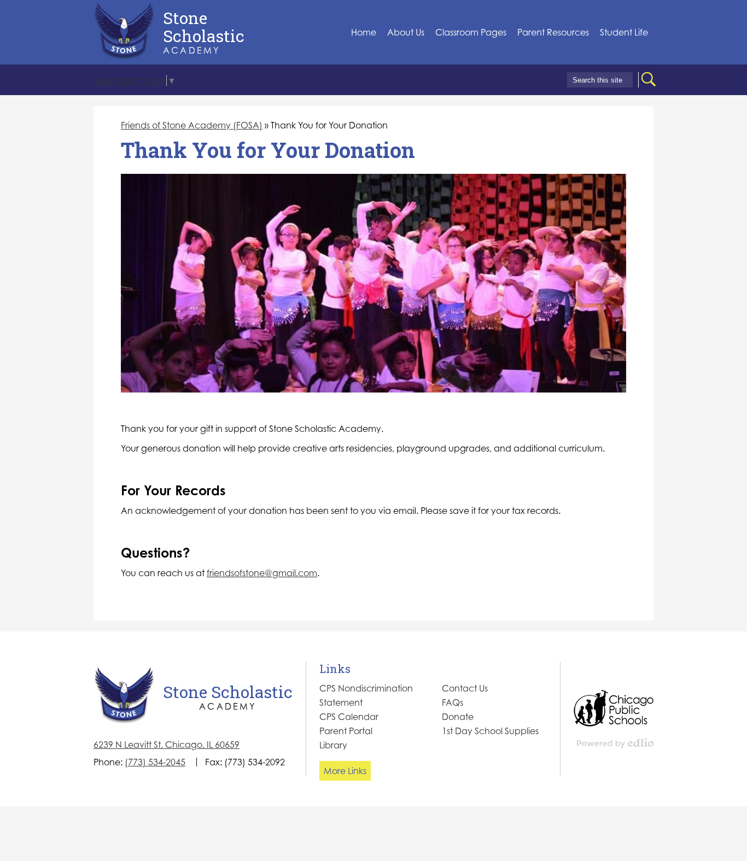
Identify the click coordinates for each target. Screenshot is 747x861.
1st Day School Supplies (490, 730)
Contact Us (465, 688)
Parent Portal (345, 730)
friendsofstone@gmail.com (262, 572)
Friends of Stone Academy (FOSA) (191, 125)
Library (333, 745)
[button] (406, 32)
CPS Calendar (348, 716)
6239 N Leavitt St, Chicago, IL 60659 (167, 744)
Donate (458, 716)
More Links (345, 770)
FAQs (452, 702)
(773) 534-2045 (155, 762)
